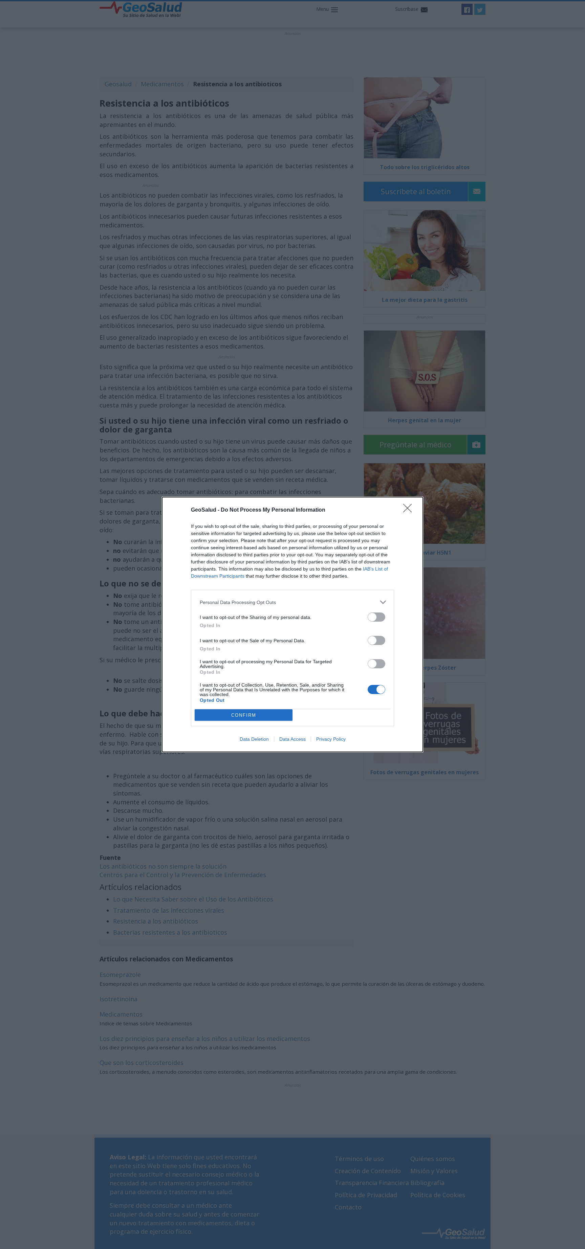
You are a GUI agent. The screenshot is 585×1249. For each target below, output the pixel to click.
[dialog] (292, 624)
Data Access (292, 739)
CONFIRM (243, 715)
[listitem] (292, 602)
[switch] (376, 617)
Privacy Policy (331, 739)
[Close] (409, 510)
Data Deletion (254, 739)
